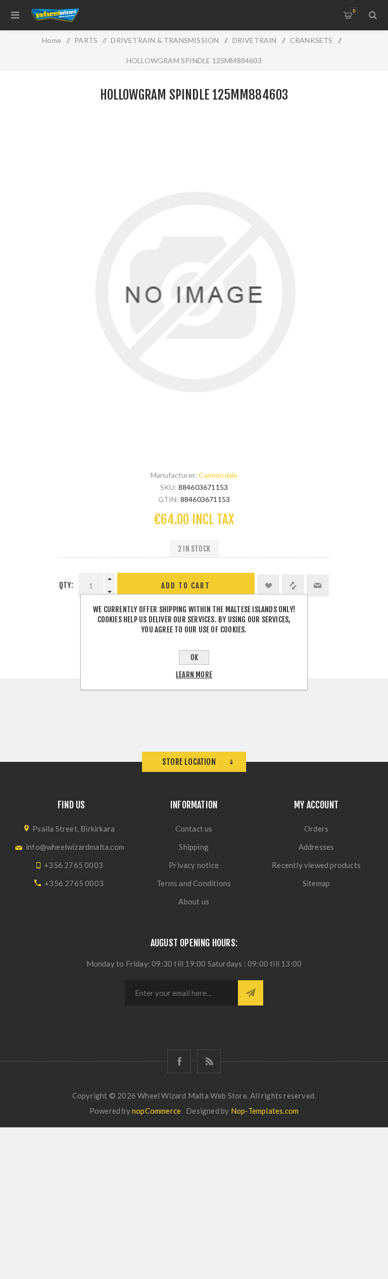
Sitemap (316, 883)
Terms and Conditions (194, 883)
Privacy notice (194, 865)
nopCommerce (156, 1110)
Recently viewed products (316, 865)
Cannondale (218, 475)
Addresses (316, 846)
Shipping (194, 846)
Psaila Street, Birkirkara (73, 828)
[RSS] (209, 1061)
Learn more (194, 674)
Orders (316, 828)
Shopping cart (354, 11)
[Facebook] (179, 1061)
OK (194, 657)
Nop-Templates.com (265, 1110)
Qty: (66, 585)
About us (193, 901)
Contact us (194, 828)
